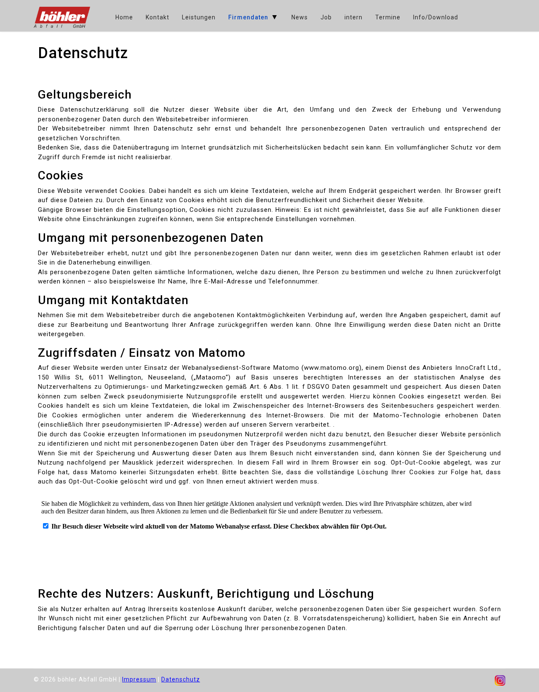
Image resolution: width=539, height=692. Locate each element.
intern (353, 17)
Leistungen (199, 17)
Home (124, 17)
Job (326, 17)
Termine (387, 17)
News (299, 17)
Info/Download (435, 17)
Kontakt (157, 17)
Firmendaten (248, 17)
